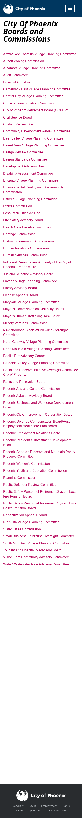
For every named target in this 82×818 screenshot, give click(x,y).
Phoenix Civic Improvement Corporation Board (38, 414)
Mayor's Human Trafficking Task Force (31, 316)
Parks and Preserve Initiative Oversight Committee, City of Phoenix (41, 372)
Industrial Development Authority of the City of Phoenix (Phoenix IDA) (37, 265)
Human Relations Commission (26, 248)
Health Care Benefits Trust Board (27, 227)
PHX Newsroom (57, 810)
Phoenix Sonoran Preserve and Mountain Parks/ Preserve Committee (39, 454)
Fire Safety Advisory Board (23, 220)
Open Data (34, 810)
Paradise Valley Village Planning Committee (36, 363)
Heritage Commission (19, 234)
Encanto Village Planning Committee (30, 180)
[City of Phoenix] (24, 8)
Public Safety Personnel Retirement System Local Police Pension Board (40, 506)
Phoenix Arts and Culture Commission (31, 388)
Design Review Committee (23, 152)
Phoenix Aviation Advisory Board (27, 396)
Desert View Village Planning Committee (33, 145)
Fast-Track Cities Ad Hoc (21, 213)
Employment (49, 806)
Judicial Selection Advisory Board (28, 274)
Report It (18, 806)
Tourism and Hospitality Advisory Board (32, 550)
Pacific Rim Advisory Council (24, 356)
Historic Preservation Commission (28, 241)
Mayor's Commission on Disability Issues (33, 309)
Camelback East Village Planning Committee (36, 89)
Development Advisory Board (25, 166)
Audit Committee (15, 75)
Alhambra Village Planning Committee (31, 68)
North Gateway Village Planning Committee (35, 342)
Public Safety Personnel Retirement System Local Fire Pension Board (40, 494)
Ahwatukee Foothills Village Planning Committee (39, 54)
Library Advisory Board (20, 288)
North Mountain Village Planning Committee (36, 349)
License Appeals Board (20, 295)
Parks (66, 806)
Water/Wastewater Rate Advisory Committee (36, 564)
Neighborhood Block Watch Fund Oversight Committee (35, 332)
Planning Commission (19, 477)
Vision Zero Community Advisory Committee (36, 557)
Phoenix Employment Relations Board (31, 433)
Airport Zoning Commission (23, 61)
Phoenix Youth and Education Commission (35, 470)
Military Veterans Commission (25, 323)
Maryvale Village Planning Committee (31, 302)
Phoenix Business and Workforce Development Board (38, 405)
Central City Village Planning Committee (33, 96)
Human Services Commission (25, 255)
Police (19, 810)
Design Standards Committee (25, 159)
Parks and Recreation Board (24, 381)
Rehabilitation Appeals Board (25, 515)
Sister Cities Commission (22, 529)
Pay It (32, 806)
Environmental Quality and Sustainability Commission (33, 190)
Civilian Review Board (20, 124)
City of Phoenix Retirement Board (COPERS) (36, 110)
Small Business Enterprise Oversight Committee (39, 536)
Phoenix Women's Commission (26, 463)
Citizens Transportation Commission (30, 103)
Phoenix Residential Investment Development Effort (37, 442)
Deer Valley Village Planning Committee (33, 138)
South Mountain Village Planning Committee (36, 543)
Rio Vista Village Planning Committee (31, 522)
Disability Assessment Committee (28, 173)
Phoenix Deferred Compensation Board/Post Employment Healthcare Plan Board (36, 424)
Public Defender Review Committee (30, 484)
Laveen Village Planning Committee (30, 281)
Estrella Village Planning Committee (30, 199)
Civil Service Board (17, 117)
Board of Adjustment (18, 82)
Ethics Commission (17, 206)
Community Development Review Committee (36, 131)
